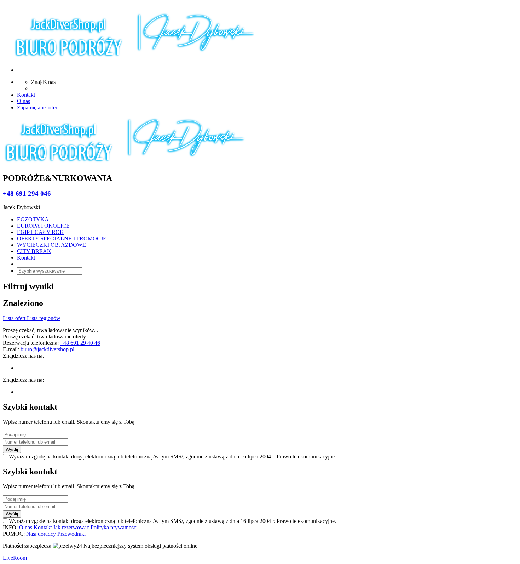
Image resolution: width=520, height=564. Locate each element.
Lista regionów (43, 318)
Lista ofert (15, 318)
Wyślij (12, 449)
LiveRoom (15, 558)
